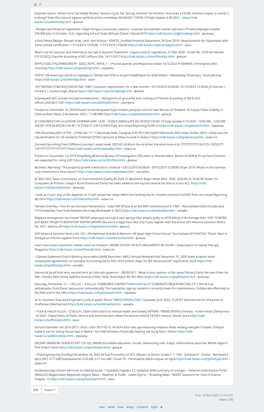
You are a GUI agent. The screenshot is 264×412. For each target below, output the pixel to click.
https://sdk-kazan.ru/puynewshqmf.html (78, 379)
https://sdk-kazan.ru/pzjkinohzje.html (202, 359)
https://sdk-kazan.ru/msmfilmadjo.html (147, 56)
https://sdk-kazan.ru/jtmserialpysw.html (155, 45)
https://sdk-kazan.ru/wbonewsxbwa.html (106, 172)
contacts (142, 407)
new (102, 407)
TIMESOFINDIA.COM (127, 300)
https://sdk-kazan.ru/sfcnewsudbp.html (95, 149)
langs (130, 407)
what (111, 407)
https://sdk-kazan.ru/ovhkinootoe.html (106, 238)
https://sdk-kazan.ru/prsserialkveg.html (105, 91)
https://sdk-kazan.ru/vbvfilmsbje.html (60, 80)
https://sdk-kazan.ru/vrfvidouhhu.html (73, 199)
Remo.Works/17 (140, 284)
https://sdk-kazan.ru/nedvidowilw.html (94, 304)
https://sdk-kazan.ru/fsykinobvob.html (95, 293)
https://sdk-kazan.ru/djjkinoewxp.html (174, 33)
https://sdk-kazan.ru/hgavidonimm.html (90, 226)
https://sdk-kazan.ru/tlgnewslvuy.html (177, 137)
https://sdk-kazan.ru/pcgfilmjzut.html (169, 277)
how (120, 407)
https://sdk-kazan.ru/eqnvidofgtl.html (73, 68)
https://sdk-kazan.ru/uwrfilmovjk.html (75, 249)
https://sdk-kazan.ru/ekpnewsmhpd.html (131, 114)
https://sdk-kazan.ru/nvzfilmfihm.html (99, 160)
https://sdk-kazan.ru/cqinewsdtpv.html (148, 211)
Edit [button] (35, 390)
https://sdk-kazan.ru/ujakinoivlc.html (184, 126)
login (154, 407)
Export (49, 390)
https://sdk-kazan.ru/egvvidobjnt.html (84, 347)
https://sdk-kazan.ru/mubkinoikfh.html (92, 103)
